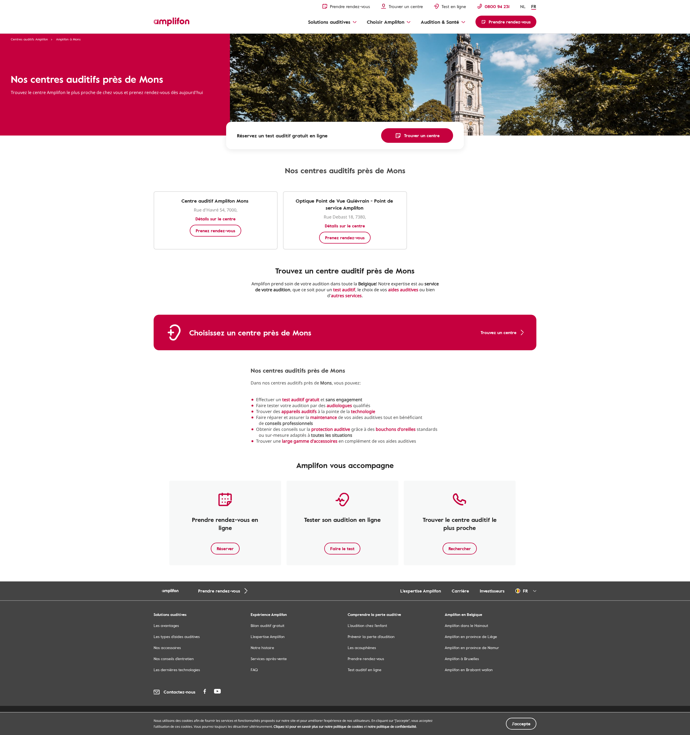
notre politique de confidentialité (392, 726)
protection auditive (330, 429)
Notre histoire (262, 647)
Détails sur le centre (215, 219)
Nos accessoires (167, 647)
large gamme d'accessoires (309, 441)
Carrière (460, 591)
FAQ (254, 669)
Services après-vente (269, 658)
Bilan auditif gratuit (267, 625)
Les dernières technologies (177, 669)
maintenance (323, 417)
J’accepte (521, 723)
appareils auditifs (299, 411)
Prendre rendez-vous (366, 658)
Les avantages (166, 625)
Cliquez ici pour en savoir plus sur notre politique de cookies (318, 726)
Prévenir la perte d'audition (371, 636)
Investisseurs (492, 591)
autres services (346, 296)
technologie (363, 411)
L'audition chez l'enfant (367, 625)
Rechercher (459, 548)
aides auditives (403, 290)
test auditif (344, 290)
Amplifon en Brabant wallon (469, 669)
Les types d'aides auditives (177, 636)
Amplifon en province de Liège (471, 636)
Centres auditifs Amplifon (29, 39)
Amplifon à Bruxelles (462, 658)
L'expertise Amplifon (420, 591)
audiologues (339, 405)
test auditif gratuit (300, 400)
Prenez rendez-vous (215, 230)
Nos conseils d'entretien (174, 658)
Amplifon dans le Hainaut (466, 625)
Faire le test (342, 548)
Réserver (225, 548)
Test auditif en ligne (364, 669)
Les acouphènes (362, 647)
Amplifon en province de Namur (472, 647)
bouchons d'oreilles (396, 429)
